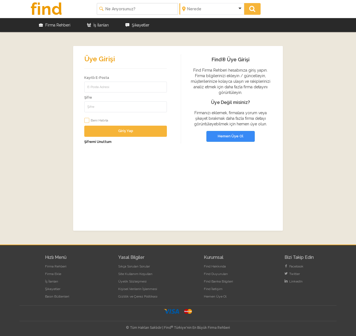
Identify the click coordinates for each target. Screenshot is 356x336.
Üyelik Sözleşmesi (132, 281)
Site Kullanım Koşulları (135, 274)
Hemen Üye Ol (230, 136)
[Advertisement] (178, 192)
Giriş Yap (125, 131)
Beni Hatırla (99, 120)
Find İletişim (213, 289)
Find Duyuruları (216, 274)
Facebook (295, 266)
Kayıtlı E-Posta (96, 78)
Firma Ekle (53, 274)
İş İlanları (100, 25)
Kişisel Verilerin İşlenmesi (137, 289)
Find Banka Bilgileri (218, 281)
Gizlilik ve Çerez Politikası (137, 296)
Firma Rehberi (57, 25)
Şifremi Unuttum (98, 142)
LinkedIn (295, 281)
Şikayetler (140, 25)
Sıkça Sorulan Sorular (134, 266)
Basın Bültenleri (57, 296)
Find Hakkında (215, 266)
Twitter (294, 274)
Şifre (88, 97)
